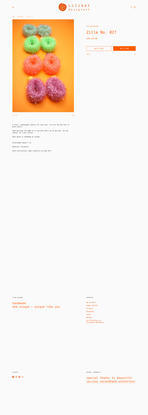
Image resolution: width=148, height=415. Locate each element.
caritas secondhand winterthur (111, 381)
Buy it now (124, 48)
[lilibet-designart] (74, 7)
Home (13, 16)
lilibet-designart (93, 26)
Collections (20, 16)
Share (88, 54)
